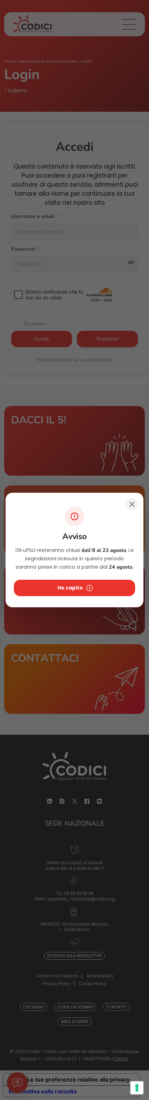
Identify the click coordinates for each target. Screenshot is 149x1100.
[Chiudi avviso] (132, 504)
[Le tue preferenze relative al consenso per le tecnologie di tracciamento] (136, 1087)
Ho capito (70, 587)
